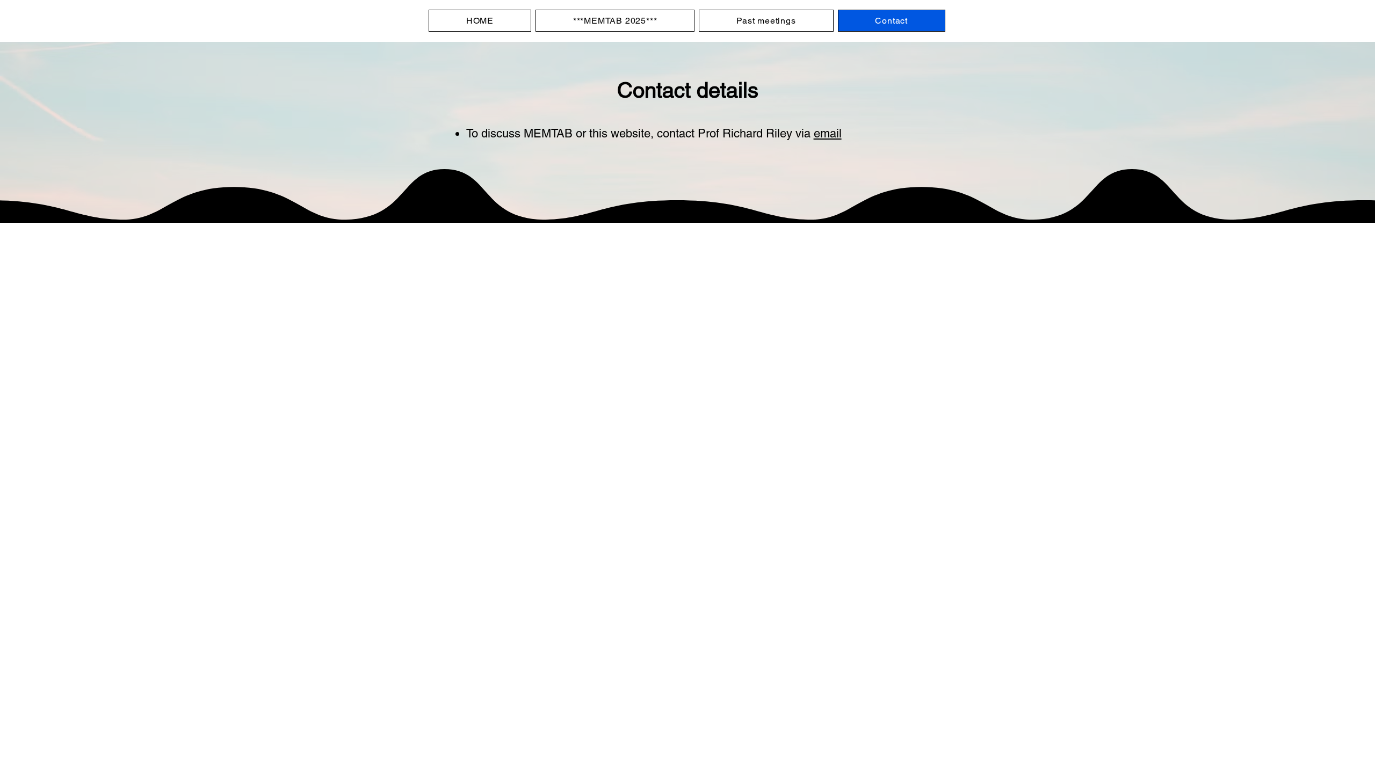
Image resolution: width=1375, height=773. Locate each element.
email (828, 133)
